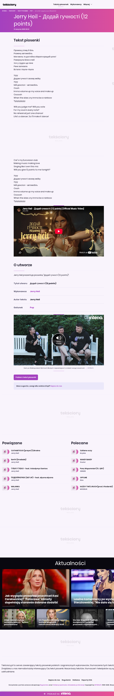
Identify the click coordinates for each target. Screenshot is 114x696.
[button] (60, 4)
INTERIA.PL (98, 685)
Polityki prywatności (60, 685)
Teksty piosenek (23, 11)
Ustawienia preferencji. (76, 685)
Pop (31, 11)
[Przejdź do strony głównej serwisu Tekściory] (9, 4)
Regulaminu (44, 685)
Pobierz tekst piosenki (26, 377)
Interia (4, 11)
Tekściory (12, 11)
